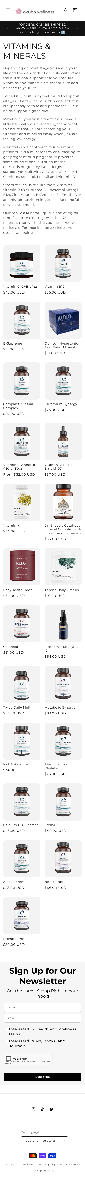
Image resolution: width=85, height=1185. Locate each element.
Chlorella (10, 647)
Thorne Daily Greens (62, 590)
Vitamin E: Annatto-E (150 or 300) (21, 467)
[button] (8, 10)
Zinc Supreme (15, 882)
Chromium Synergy (61, 404)
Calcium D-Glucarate (20, 825)
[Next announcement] (77, 28)
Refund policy (47, 1164)
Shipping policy (44, 1170)
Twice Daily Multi (17, 707)
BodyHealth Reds (17, 590)
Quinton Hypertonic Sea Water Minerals (61, 345)
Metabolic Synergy (60, 707)
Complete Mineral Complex (18, 406)
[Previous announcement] (7, 28)
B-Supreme (12, 343)
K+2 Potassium (15, 764)
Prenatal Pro (13, 939)
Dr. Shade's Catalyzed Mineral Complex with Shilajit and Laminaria (63, 529)
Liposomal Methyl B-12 (62, 649)
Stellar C (52, 825)
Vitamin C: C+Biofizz (20, 286)
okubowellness (24, 1164)
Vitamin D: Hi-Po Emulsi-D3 (59, 467)
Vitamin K (11, 525)
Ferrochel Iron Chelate (56, 766)
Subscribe (42, 1077)
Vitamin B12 (54, 286)
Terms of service (70, 1164)
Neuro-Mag (54, 882)
